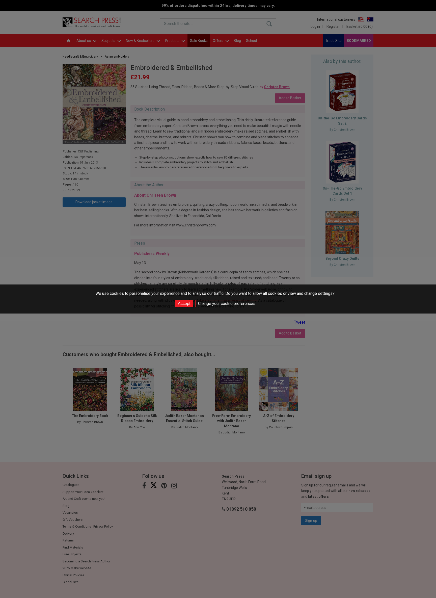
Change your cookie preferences (226, 303)
